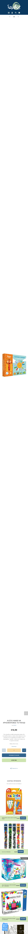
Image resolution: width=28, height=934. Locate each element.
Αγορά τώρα (14, 760)
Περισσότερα (14, 746)
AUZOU (14, 725)
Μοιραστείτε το (15, 768)
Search (16, 12)
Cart (19, 12)
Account (12, 12)
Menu (9, 12)
